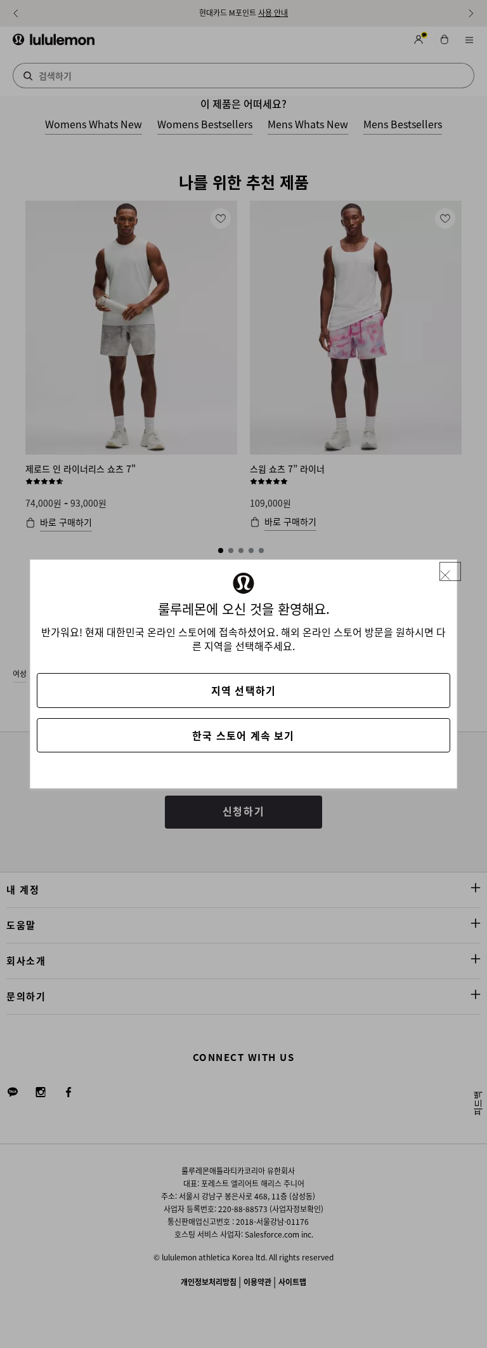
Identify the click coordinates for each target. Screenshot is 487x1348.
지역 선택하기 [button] (243, 690)
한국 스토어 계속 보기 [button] (243, 735)
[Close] (450, 572)
